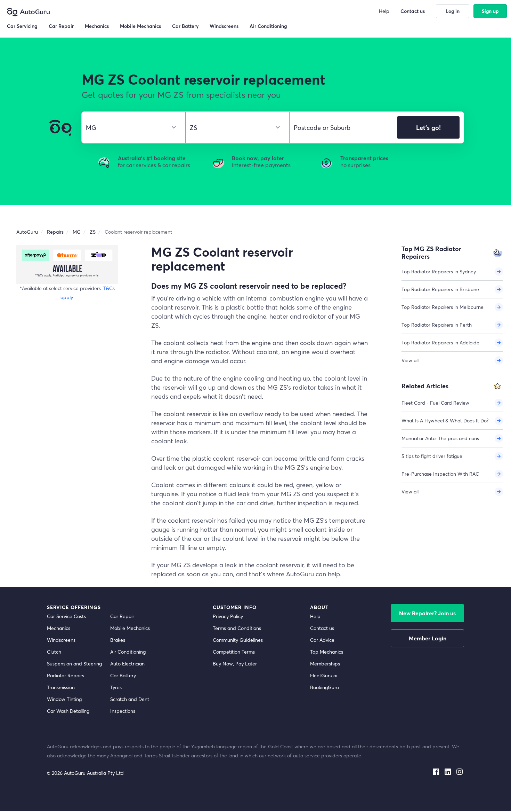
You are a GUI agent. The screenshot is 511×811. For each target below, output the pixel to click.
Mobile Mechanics (130, 628)
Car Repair (122, 616)
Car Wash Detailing (68, 711)
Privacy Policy (228, 616)
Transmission (61, 687)
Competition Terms (234, 651)
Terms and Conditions (237, 628)
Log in (453, 11)
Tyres (116, 687)
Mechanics (58, 628)
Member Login (427, 638)
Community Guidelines (238, 640)
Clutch (54, 651)
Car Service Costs (66, 616)
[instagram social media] (459, 770)
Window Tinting (64, 699)
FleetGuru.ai (323, 675)
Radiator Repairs (65, 675)
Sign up (490, 11)
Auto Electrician (127, 663)
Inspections (122, 711)
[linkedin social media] (447, 770)
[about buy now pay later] (67, 264)
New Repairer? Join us (427, 613)
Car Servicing (22, 26)
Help (315, 616)
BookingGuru (324, 687)
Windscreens (61, 640)
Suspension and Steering (74, 663)
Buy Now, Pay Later (235, 663)
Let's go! (428, 127)
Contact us (322, 628)
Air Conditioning (128, 651)
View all (410, 360)
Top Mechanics (326, 651)
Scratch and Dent (129, 699)
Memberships (325, 663)
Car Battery (123, 675)
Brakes (117, 640)
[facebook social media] (435, 770)
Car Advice (322, 640)
